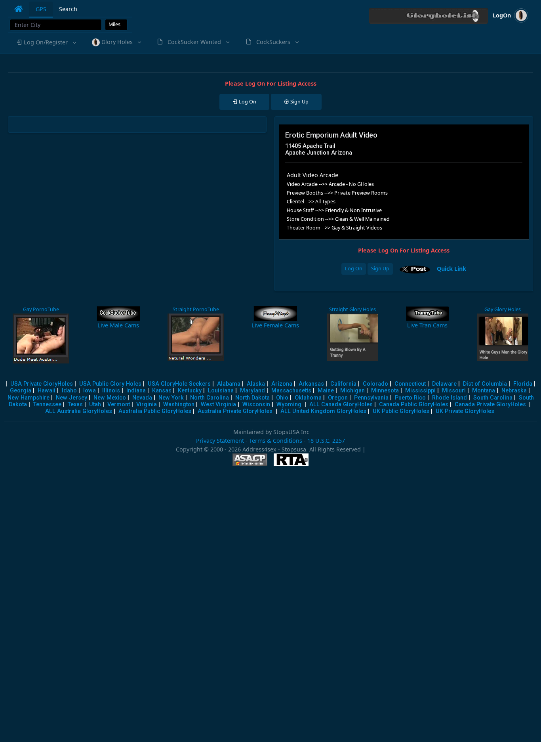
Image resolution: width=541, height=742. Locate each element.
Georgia (20, 390)
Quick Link (451, 268)
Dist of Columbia (485, 384)
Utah (95, 404)
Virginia (146, 404)
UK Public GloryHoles (401, 411)
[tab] (18, 9)
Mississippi (420, 390)
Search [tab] (68, 9)
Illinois (111, 390)
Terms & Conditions (275, 440)
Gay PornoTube (41, 309)
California (343, 384)
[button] (46, 42)
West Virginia (218, 404)
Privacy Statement (220, 440)
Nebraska (514, 390)
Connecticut (410, 384)
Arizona (281, 384)
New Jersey (71, 397)
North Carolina (209, 397)
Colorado (375, 384)
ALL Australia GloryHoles (78, 411)
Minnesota (385, 390)
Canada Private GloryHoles (490, 404)
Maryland (252, 390)
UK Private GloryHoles (465, 411)
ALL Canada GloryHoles (341, 404)
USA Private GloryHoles (41, 384)
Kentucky (190, 390)
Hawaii (46, 390)
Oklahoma (308, 397)
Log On (353, 268)
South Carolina (492, 397)
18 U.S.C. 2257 (326, 440)
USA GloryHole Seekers (179, 384)
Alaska (256, 384)
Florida (522, 384)
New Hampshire (29, 397)
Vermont (118, 404)
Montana (483, 390)
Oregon (338, 397)
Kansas (161, 390)
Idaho (69, 390)
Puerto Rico (410, 397)
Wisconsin (256, 404)
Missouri (454, 390)
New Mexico (109, 397)
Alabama (228, 384)
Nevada (142, 397)
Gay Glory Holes (502, 309)
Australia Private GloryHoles (235, 411)
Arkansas (311, 384)
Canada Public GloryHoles (413, 404)
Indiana (136, 390)
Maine (326, 390)
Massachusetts (291, 390)
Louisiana (221, 390)
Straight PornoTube (196, 309)
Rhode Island (449, 397)
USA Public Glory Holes (110, 384)
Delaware (444, 384)
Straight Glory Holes (352, 309)
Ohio (282, 397)
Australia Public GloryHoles (154, 411)
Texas (75, 404)
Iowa (89, 390)
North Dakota (252, 397)
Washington (178, 404)
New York (171, 397)
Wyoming (288, 404)
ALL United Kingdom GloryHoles (323, 411)
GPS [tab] (41, 9)
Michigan (352, 390)
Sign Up (380, 268)
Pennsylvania (371, 397)
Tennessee (47, 404)
